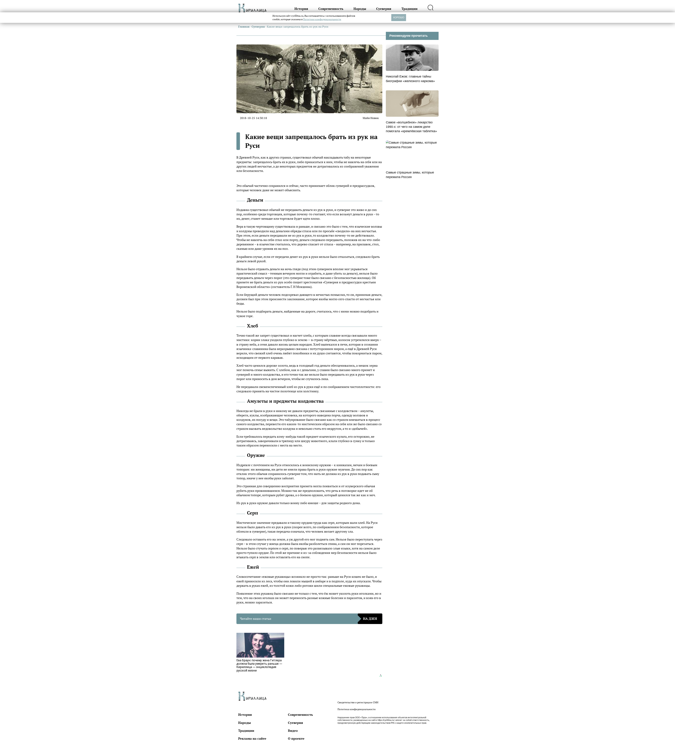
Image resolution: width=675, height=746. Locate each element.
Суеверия (383, 9)
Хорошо (398, 17)
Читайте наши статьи (308, 618)
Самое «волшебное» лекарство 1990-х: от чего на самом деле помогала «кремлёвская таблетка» (411, 127)
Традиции (409, 9)
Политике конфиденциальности (322, 19)
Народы (359, 9)
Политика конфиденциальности (357, 709)
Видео (293, 730)
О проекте (296, 738)
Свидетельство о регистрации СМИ (358, 702)
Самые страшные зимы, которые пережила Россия (410, 175)
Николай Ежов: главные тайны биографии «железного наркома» (410, 79)
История (301, 9)
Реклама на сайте (252, 738)
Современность (330, 9)
